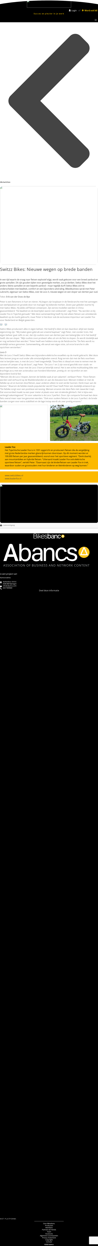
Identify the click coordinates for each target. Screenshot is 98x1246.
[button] (49, 643)
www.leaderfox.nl (13, 478)
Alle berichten (5, 182)
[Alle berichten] (49, 179)
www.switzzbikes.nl (14, 475)
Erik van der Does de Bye (18, 296)
